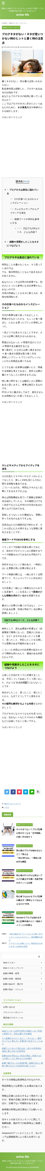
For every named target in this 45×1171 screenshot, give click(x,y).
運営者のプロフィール (13, 1017)
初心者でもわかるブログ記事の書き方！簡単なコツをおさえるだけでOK (29, 900)
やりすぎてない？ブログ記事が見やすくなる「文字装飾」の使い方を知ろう (29, 833)
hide (26, 181)
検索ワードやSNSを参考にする (24, 221)
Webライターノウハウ (12, 804)
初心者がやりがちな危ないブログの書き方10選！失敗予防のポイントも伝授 (29, 879)
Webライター (9, 962)
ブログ (6, 807)
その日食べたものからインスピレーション (24, 201)
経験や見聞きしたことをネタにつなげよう (23, 243)
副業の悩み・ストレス (13, 989)
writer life (22, 14)
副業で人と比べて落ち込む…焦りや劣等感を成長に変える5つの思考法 (22, 1049)
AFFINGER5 (34, 1167)
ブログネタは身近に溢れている (22, 191)
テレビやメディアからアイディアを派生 (24, 211)
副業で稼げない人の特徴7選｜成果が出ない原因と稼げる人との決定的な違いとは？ (22, 1064)
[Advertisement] (22, 149)
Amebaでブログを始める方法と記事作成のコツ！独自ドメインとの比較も (29, 921)
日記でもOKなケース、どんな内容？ (28, 230)
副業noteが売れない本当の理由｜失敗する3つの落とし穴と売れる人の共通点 (21, 1057)
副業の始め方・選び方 (13, 984)
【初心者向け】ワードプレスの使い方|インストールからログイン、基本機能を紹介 (26, 937)
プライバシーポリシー (13, 1012)
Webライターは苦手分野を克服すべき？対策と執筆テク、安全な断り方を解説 (22, 1032)
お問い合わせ (9, 1007)
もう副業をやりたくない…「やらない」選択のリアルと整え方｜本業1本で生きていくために (22, 1041)
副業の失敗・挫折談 (12, 978)
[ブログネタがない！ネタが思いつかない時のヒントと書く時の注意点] (25, 791)
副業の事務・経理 (11, 973)
